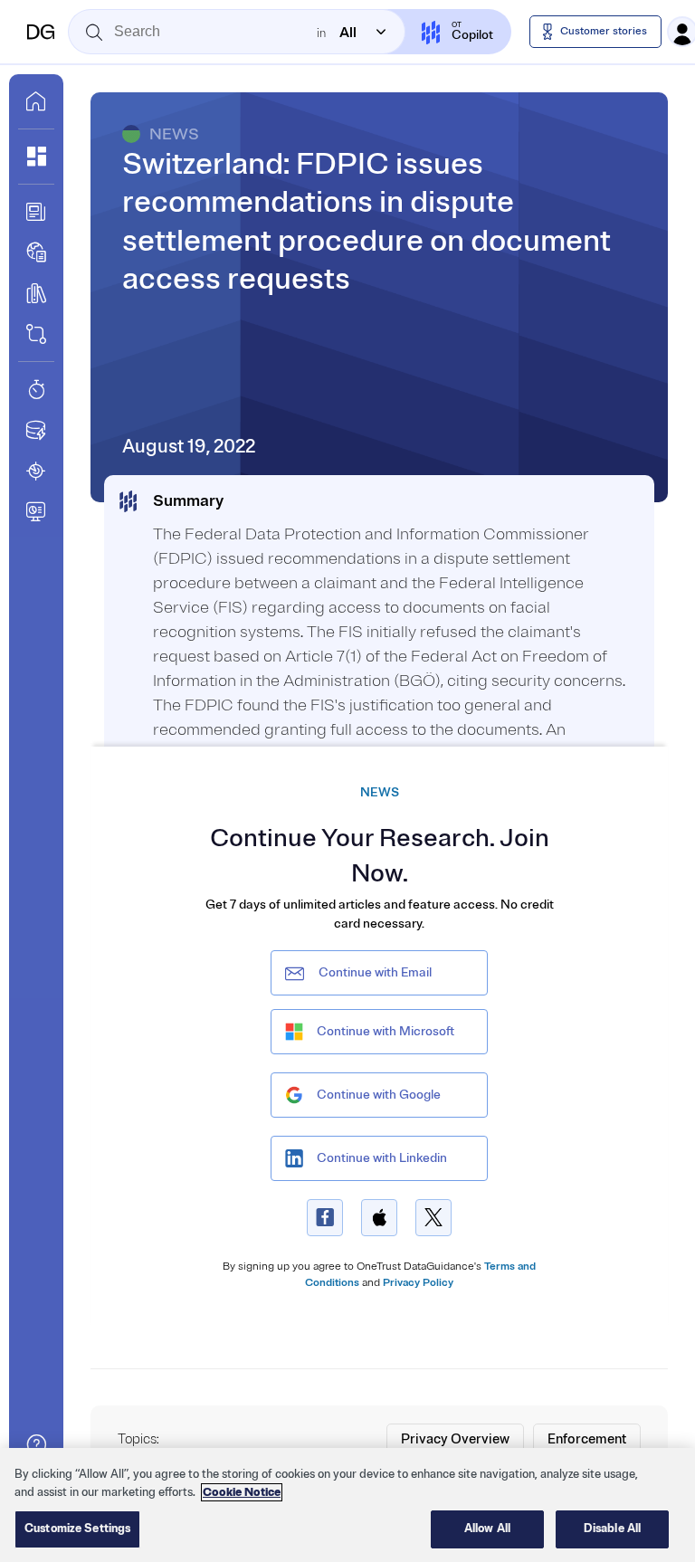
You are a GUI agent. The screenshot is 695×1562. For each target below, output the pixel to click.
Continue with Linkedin (382, 1158)
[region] (347, 1505)
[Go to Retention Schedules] (36, 389)
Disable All (612, 1528)
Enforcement (586, 1439)
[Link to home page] (36, 101)
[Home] (40, 31)
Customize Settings (77, 1528)
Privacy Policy (418, 1283)
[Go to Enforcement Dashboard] (36, 511)
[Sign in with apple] (379, 1217)
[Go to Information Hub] (36, 212)
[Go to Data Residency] (36, 430)
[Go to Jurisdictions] (36, 252)
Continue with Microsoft (385, 1031)
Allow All (487, 1528)
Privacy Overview (455, 1439)
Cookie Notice (242, 1492)
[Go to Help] (36, 1444)
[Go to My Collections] (36, 156)
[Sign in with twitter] (433, 1217)
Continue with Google (379, 1094)
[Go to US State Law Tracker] (36, 470)
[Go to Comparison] (36, 334)
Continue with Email (375, 972)
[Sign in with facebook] (325, 1217)
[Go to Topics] (36, 293)
